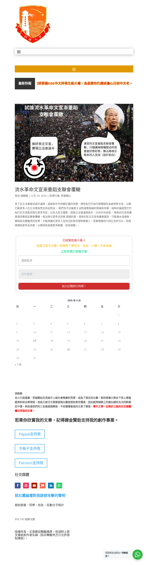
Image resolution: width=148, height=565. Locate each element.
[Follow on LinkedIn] (51, 485)
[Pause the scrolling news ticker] (131, 83)
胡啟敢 (24, 195)
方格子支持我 (29, 448)
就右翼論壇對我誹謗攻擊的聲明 (40, 496)
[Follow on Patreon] (42, 485)
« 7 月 (18, 364)
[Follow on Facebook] (18, 485)
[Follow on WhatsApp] (59, 485)
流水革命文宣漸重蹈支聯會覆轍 (47, 189)
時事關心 (66, 195)
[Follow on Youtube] (34, 485)
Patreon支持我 (31, 462)
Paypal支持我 (30, 434)
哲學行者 (54, 195)
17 (34, 340)
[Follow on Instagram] (26, 485)
